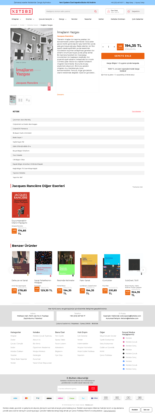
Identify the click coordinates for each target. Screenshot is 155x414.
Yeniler (74, 19)
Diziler (29, 19)
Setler (101, 19)
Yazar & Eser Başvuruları (42, 363)
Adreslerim (59, 347)
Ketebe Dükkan (118, 19)
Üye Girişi (114, 10)
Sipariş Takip (139, 2)
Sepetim (81, 355)
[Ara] (95, 11)
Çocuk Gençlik (45, 19)
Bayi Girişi (129, 2)
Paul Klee (105, 286)
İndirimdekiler (83, 344)
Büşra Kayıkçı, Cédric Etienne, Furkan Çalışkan (133, 286)
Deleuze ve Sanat (20, 280)
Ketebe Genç (131, 346)
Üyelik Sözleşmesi (107, 340)
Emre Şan (37, 286)
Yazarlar (88, 19)
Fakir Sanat (85, 280)
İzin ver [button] (147, 410)
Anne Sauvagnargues (19, 286)
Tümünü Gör (137, 187)
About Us (36, 340)
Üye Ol (115, 12)
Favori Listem (60, 344)
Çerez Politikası (106, 355)
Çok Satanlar (137, 19)
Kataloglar (37, 355)
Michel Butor (61, 286)
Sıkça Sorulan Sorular (108, 336)
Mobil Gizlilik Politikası (86, 351)
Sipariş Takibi (60, 340)
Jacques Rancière (65, 36)
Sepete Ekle (122, 56)
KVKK (102, 351)
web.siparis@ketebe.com (130, 316)
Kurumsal (36, 359)
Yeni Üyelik (59, 336)
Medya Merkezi (39, 351)
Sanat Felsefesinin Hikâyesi (42, 281)
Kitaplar (15, 19)
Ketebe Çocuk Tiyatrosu (42, 336)
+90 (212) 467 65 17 (117, 2)
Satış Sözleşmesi (106, 344)
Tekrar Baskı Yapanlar (19, 359)
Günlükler (107, 280)
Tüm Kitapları (136, 111)
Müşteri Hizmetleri (85, 347)
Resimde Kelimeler (66, 280)
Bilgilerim (59, 351)
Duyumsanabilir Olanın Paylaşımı (19, 222)
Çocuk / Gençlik (17, 344)
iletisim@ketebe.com (129, 318)
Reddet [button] (135, 410)
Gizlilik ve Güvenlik (107, 347)
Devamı (60, 94)
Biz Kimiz (36, 344)
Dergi (61, 19)
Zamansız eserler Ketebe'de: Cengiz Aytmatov (29, 2)
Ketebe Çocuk (131, 342)
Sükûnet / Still (131, 280)
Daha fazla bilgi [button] (110, 411)
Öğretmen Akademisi (41, 347)
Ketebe (129, 338)
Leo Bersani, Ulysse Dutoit (88, 286)
